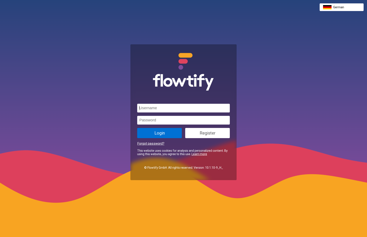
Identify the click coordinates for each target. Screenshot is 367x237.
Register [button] (208, 133)
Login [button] (159, 133)
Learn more (199, 154)
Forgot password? (150, 144)
